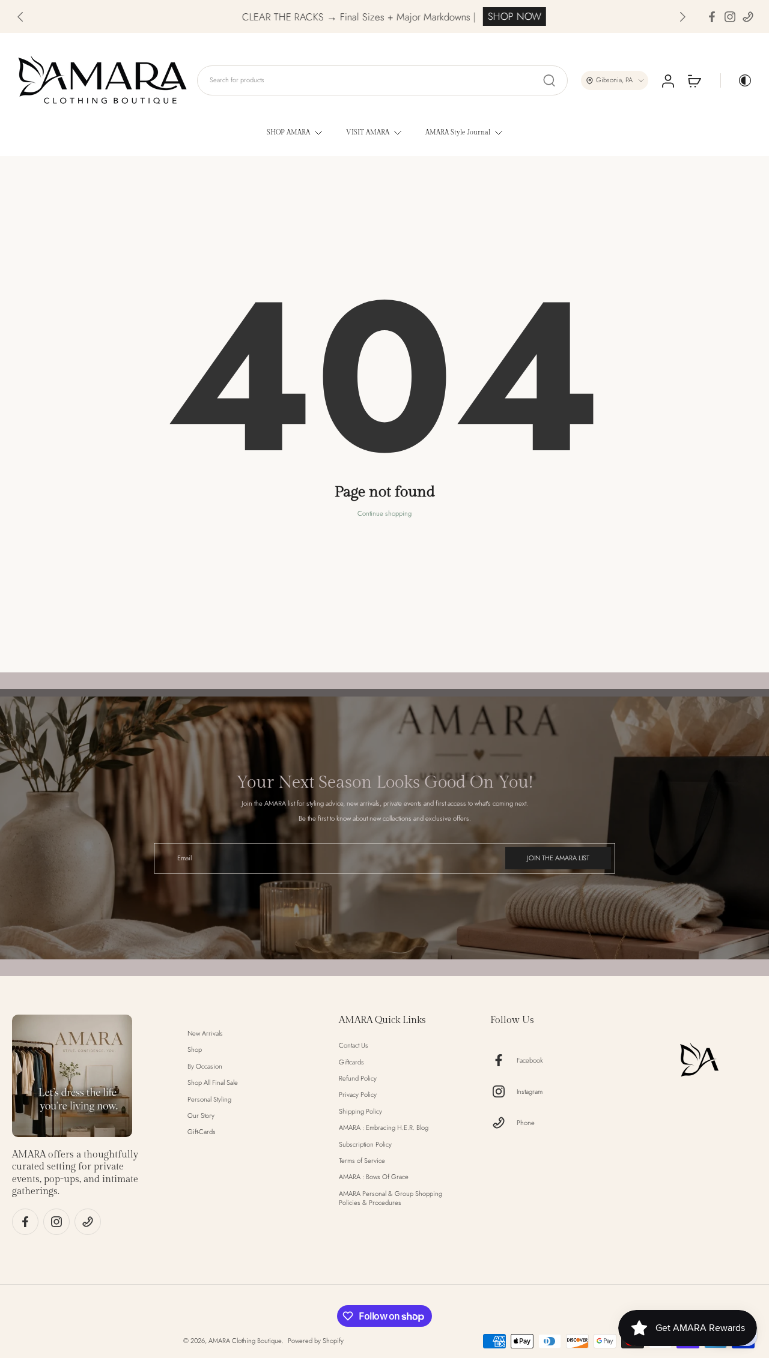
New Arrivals (205, 1033)
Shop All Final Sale (212, 1082)
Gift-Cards (201, 1131)
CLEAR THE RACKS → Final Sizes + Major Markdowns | (316, 17)
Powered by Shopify (316, 1340)
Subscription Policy (365, 1143)
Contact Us (353, 1045)
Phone (526, 1122)
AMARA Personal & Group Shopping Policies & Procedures (390, 1198)
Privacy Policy (358, 1094)
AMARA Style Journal (457, 132)
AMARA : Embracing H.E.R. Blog (383, 1127)
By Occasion (204, 1066)
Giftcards (351, 1061)
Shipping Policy (360, 1111)
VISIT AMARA (367, 132)
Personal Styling (209, 1098)
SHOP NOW (472, 16)
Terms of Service (362, 1160)
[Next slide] (682, 17)
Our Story (200, 1115)
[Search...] (549, 80)
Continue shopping (384, 513)
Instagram (530, 1091)
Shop (194, 1049)
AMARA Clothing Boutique (245, 1340)
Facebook (530, 1059)
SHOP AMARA (288, 132)
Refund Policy (358, 1078)
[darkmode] (736, 80)
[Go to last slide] (20, 17)
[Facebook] (712, 17)
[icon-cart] (694, 80)
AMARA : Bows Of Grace (374, 1176)
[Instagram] (730, 17)
